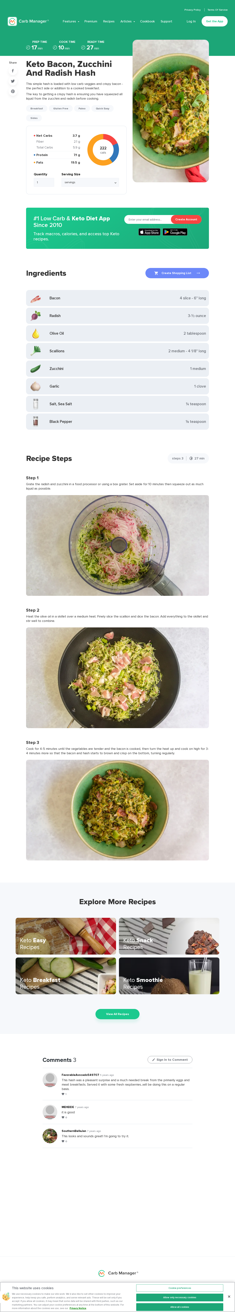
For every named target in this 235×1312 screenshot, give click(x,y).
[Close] (229, 1297)
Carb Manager (28, 21)
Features (69, 21)
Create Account (186, 219)
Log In (191, 21)
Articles (126, 21)
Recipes (109, 21)
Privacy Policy (193, 10)
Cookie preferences (180, 1288)
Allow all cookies (179, 1307)
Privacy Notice (78, 1308)
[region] (117, 1297)
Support (166, 21)
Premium (90, 21)
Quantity (40, 174)
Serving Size (71, 174)
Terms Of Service (217, 10)
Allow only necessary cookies (179, 1297)
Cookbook (147, 21)
